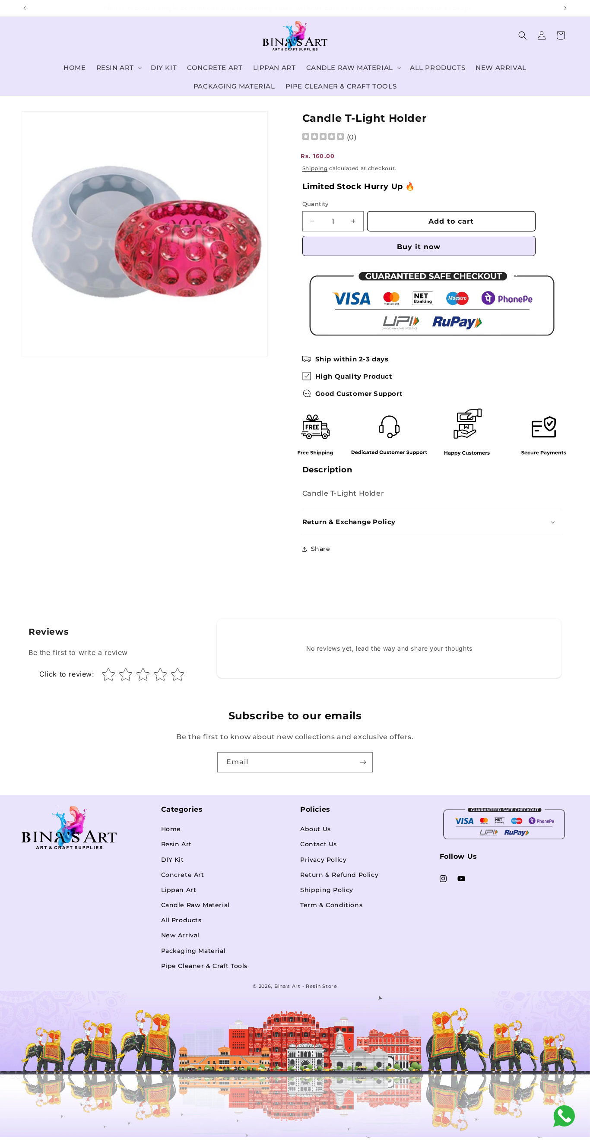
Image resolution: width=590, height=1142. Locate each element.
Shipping (315, 168)
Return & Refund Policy (339, 874)
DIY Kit (172, 859)
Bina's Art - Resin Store (305, 986)
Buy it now (419, 247)
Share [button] (320, 549)
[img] (323, 137)
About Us (315, 828)
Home (171, 828)
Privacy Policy (323, 859)
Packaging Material (193, 950)
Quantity (315, 203)
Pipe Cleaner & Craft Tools (204, 965)
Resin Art (176, 844)
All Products (181, 920)
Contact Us (318, 844)
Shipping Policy (326, 889)
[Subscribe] (362, 762)
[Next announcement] (565, 8)
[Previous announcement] (24, 8)
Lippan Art (179, 889)
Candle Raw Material (195, 904)
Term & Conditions (331, 904)
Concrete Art (182, 874)
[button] (118, 67)
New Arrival (180, 935)
